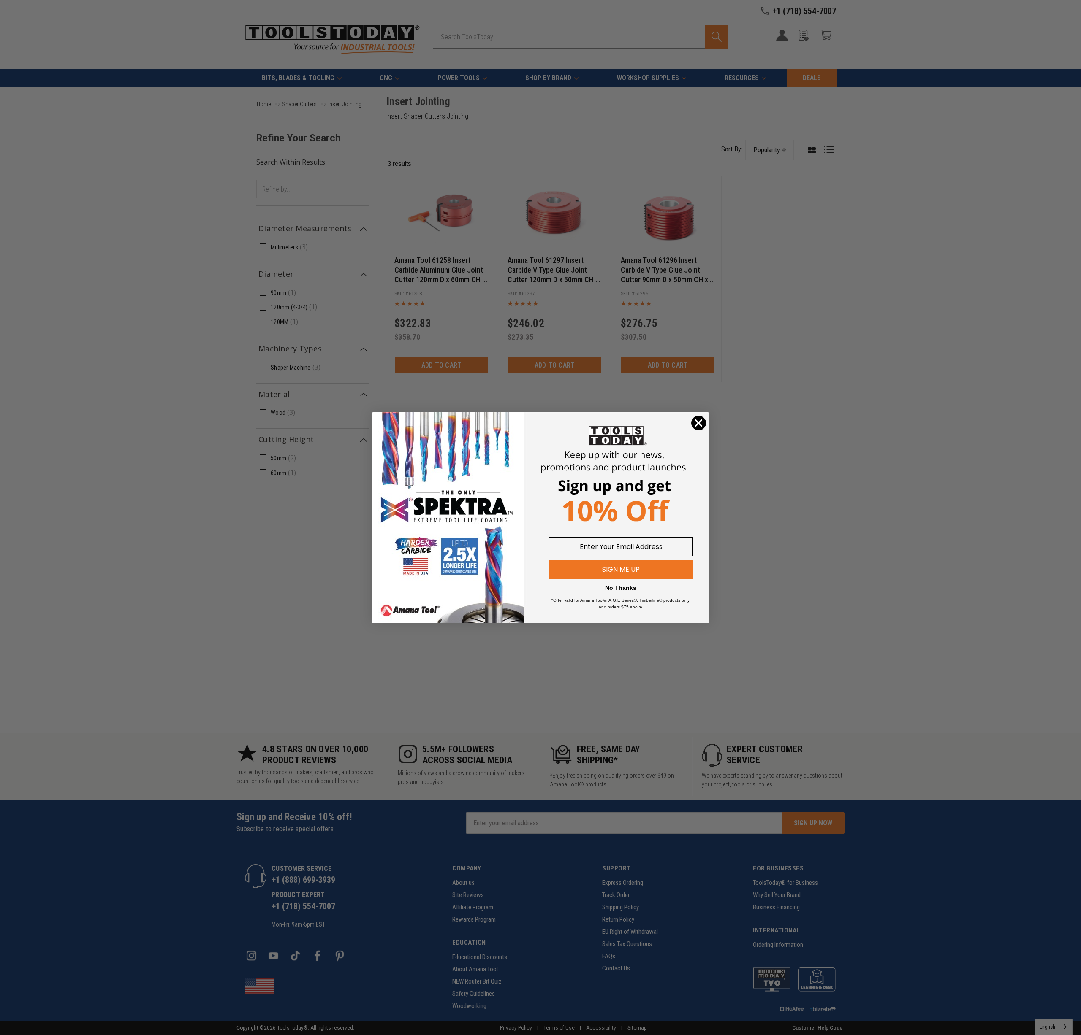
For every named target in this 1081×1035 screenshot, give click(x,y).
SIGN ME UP (621, 569)
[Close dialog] (698, 423)
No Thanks (620, 587)
